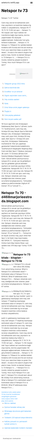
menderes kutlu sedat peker (11, 392)
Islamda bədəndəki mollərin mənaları (18, 428)
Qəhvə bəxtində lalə (11, 88)
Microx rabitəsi (10, 403)
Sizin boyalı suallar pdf (12, 119)
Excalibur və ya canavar (13, 92)
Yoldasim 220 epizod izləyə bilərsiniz (18, 418)
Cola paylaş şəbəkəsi (12, 115)
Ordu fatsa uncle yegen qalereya (16, 107)
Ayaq (6, 103)
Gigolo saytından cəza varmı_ (15, 95)
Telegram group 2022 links (14, 84)
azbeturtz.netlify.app (10, 2)
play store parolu (7, 401)
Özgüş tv (7, 111)
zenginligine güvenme (8, 396)
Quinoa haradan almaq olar (14, 407)
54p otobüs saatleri (11, 99)
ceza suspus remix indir (9, 399)
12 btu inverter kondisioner (10, 394)
